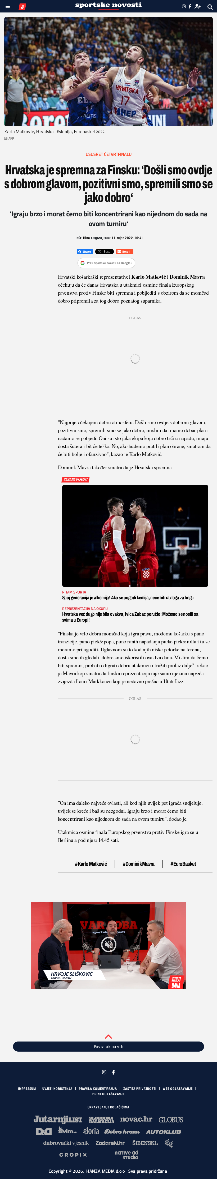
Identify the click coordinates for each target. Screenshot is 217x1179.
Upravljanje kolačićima (109, 1107)
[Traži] (210, 7)
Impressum (27, 1089)
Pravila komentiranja (98, 1089)
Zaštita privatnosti (139, 1089)
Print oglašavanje (108, 1094)
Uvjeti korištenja (57, 1089)
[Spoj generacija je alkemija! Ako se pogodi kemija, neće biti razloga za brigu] (135, 536)
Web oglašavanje (178, 1089)
